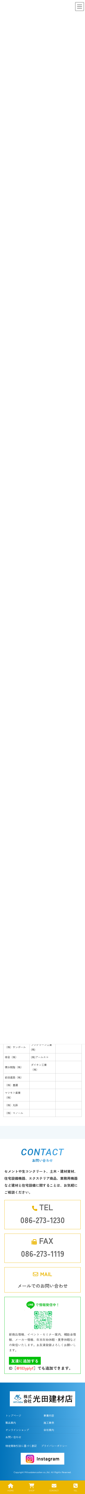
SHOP (31, 1490)
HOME (10, 1490)
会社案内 (49, 1430)
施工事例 (49, 1422)
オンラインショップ (17, 1430)
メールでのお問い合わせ (42, 1285)
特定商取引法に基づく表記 (21, 1446)
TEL (75, 1490)
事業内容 (49, 1415)
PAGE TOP (78, 1474)
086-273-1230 (42, 1219)
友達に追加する (25, 1361)
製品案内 (10, 1422)
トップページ (13, 1415)
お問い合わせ (13, 1437)
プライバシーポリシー (54, 1446)
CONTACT (54, 1490)
